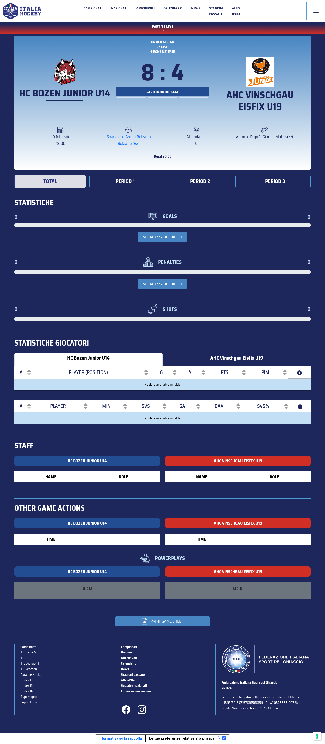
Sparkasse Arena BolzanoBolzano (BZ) (129, 140)
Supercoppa (28, 696)
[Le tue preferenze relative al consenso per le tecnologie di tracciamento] (317, 736)
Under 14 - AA (162, 42)
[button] (21, 373)
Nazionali (119, 8)
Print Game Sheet (167, 621)
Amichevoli (145, 8)
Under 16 (26, 685)
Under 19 (26, 680)
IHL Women (28, 669)
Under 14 (26, 691)
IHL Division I (29, 663)
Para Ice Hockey (31, 674)
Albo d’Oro (236, 11)
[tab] (50, 181)
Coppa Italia (28, 702)
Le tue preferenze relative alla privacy (182, 738)
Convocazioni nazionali (137, 691)
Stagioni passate (216, 11)
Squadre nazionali (134, 685)
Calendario (172, 8)
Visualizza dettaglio (162, 237)
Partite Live (162, 26)
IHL (22, 658)
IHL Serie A (28, 652)
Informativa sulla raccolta (120, 738)
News (195, 8)
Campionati (93, 8)
